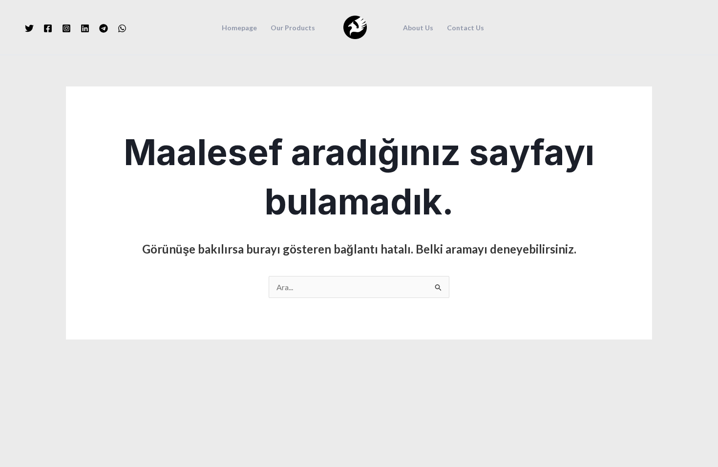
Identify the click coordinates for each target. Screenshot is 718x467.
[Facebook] (47, 28)
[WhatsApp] (122, 28)
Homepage (239, 27)
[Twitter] (29, 28)
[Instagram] (66, 28)
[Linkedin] (85, 28)
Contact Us (465, 27)
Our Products (293, 27)
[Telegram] (103, 28)
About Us (418, 27)
